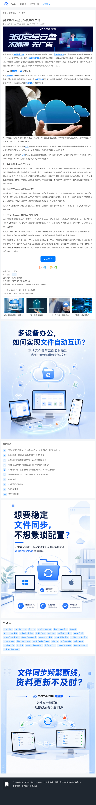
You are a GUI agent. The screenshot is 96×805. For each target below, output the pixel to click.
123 (14, 275)
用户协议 (25, 786)
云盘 (26, 146)
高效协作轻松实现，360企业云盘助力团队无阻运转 (28, 474)
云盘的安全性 (13, 489)
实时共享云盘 (19, 54)
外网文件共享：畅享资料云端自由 (59, 315)
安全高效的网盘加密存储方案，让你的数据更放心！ (28, 460)
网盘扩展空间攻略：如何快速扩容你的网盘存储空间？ (29, 465)
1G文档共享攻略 (36, 315)
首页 (4, 13)
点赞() (49, 259)
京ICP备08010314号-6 (71, 782)
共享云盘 (17, 71)
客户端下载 (34, 4)
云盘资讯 (46, 4)
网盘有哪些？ (13, 479)
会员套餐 (22, 4)
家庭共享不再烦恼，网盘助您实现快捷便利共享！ (27, 455)
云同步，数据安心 (82, 315)
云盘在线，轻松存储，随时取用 (22, 290)
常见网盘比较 (13, 494)
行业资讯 (21, 13)
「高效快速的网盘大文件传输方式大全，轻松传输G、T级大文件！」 (33, 450)
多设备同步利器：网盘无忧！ (13, 315)
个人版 (13, 4)
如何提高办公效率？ (15, 484)
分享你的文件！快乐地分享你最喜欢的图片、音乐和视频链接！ (32, 470)
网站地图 (33, 786)
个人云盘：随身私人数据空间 (21, 293)
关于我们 (16, 786)
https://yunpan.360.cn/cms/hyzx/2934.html (30, 284)
